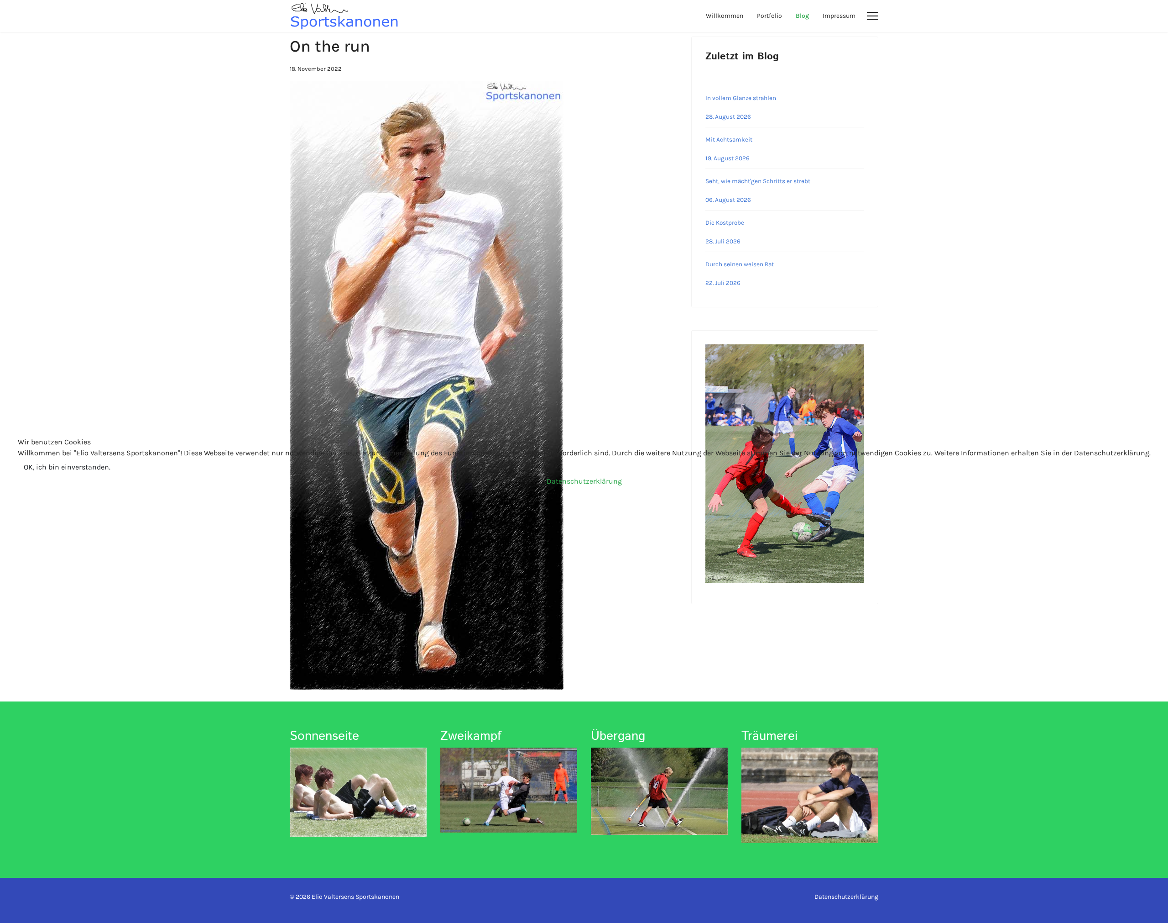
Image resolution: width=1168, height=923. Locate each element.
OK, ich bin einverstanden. (67, 467)
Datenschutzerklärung (584, 481)
